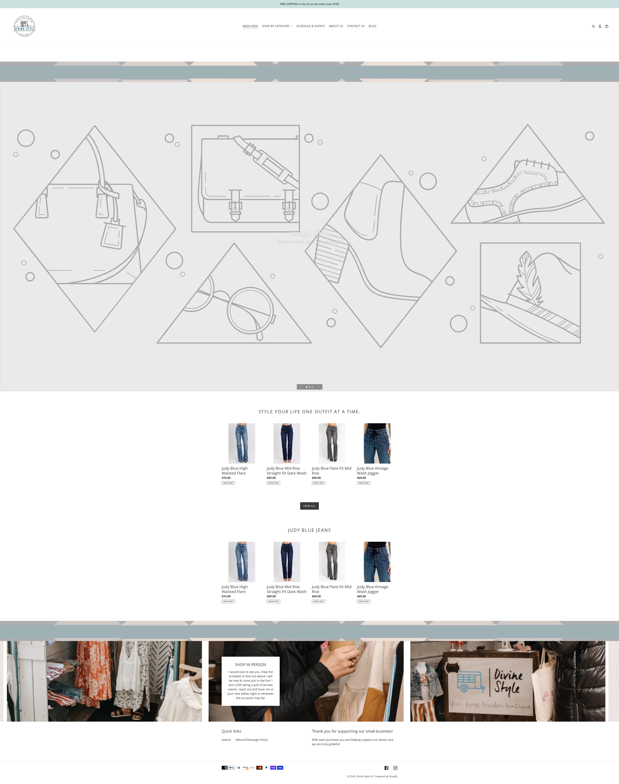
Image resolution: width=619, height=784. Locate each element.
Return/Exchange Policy (252, 740)
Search (226, 740)
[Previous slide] (300, 386)
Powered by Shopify (386, 776)
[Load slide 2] (310, 387)
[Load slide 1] (307, 387)
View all (309, 506)
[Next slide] (318, 386)
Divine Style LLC (365, 776)
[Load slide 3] (313, 387)
